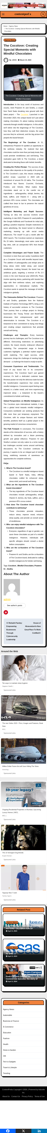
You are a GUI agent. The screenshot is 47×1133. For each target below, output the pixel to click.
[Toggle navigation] (3, 14)
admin (14, 60)
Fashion (6, 1038)
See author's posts (14, 605)
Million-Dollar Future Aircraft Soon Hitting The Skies (20, 766)
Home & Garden (9, 1050)
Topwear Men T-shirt (9, 893)
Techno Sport (6, 896)
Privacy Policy (27, 1096)
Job (4, 1056)
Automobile (7, 1015)
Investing (5, 769)
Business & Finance (11, 1021)
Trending (6, 1073)
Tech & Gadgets (9, 1062)
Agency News (10, 40)
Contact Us (15, 1096)
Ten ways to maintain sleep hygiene (15, 683)
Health (5, 1044)
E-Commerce (8, 1027)
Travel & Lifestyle (10, 1067)
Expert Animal (6, 856)
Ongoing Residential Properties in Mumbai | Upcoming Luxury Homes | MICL (21, 811)
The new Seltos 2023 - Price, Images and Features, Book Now (22, 724)
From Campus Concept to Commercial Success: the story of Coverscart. (21, 978)
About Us (6, 1096)
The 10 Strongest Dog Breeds (13, 853)
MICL (4, 816)
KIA (3, 729)
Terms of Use (40, 1096)
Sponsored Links (10, 690)
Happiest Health (7, 686)
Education (7, 1033)
